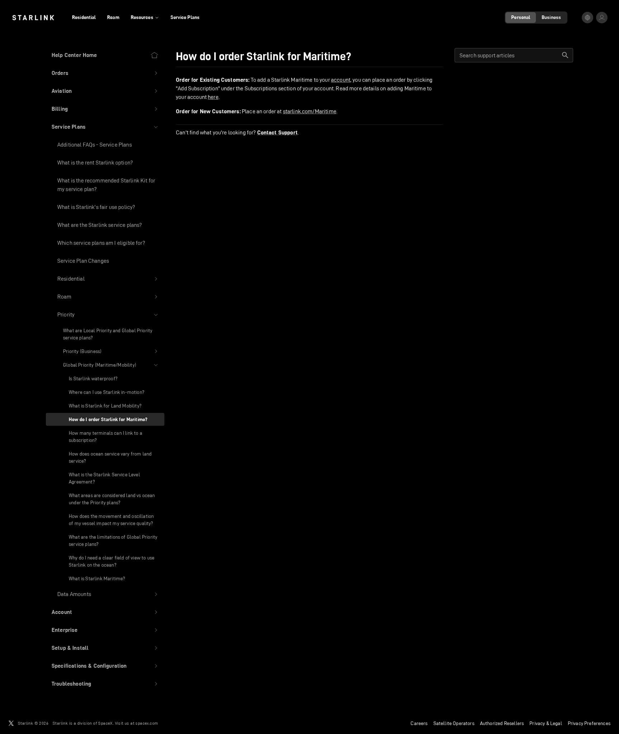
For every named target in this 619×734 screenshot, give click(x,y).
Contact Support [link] (277, 132)
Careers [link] (419, 723)
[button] (105, 73)
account (340, 80)
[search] (565, 55)
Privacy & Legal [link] (545, 723)
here (213, 97)
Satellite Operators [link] (453, 723)
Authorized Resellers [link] (502, 723)
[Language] (587, 17)
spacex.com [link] (146, 723)
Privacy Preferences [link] (589, 723)
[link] (33, 17)
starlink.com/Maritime (309, 111)
